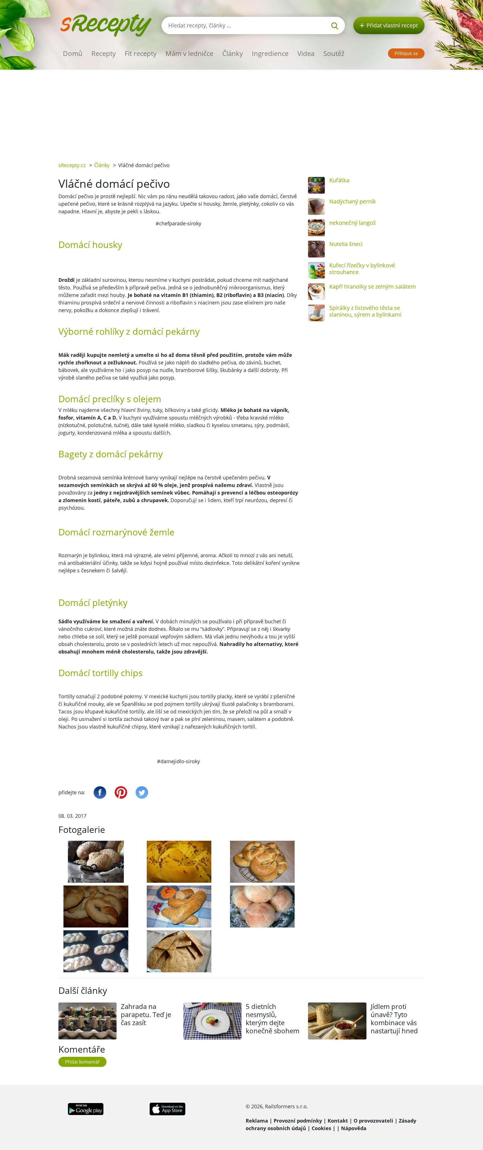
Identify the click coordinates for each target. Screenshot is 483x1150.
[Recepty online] (105, 25)
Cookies (321, 1128)
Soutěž (333, 53)
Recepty (103, 53)
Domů (72, 53)
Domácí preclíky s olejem (109, 399)
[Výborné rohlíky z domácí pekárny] (262, 862)
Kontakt (338, 1120)
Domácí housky (90, 244)
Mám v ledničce (189, 53)
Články (232, 53)
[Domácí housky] (179, 862)
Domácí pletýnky (92, 602)
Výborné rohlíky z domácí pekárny (129, 331)
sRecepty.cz (72, 165)
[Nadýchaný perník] (316, 206)
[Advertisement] (241, 111)
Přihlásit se (406, 53)
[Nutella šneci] (316, 249)
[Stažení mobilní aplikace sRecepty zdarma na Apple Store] (167, 1108)
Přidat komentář (82, 1062)
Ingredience (270, 53)
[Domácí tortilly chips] (179, 951)
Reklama (257, 1120)
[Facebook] (100, 792)
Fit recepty (141, 53)
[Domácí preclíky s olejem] (95, 907)
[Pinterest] (121, 792)
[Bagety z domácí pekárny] (179, 907)
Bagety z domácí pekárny (110, 454)
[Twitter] (142, 792)
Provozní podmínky (298, 1120)
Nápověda (353, 1128)
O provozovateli (373, 1120)
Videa (305, 53)
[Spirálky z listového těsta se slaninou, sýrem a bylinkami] (316, 313)
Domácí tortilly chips (100, 673)
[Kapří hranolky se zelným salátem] (316, 291)
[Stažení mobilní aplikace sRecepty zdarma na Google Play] (86, 1108)
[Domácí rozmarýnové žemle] (262, 907)
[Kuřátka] (316, 185)
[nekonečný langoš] (316, 227)
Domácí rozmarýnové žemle (116, 532)
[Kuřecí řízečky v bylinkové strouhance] (316, 270)
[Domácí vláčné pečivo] (95, 862)
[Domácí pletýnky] (95, 951)
